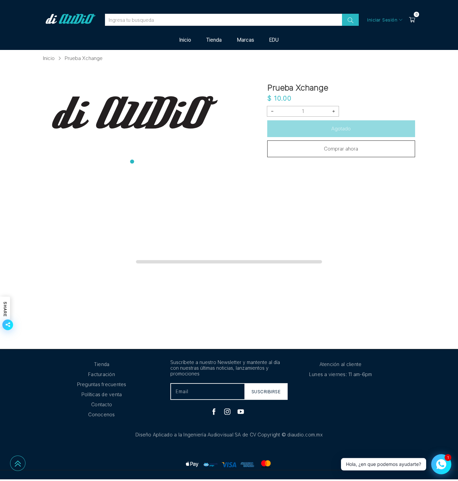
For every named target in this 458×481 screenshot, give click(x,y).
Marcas (245, 40)
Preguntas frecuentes (101, 384)
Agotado (341, 128)
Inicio (185, 40)
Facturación (101, 374)
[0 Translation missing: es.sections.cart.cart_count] (412, 20)
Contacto (101, 404)
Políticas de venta (101, 394)
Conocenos (101, 414)
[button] (132, 161)
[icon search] (350, 20)
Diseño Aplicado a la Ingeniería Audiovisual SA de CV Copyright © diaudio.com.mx (229, 434)
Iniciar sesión (382, 19)
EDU (274, 40)
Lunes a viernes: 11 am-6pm (340, 374)
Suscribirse (266, 391)
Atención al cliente (341, 364)
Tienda (214, 40)
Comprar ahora (341, 148)
